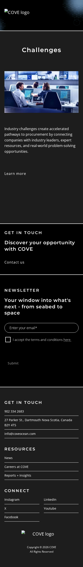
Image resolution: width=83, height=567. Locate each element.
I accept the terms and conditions (42, 339)
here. (67, 339)
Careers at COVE (16, 467)
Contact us (14, 262)
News (8, 458)
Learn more (15, 173)
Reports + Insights (17, 475)
